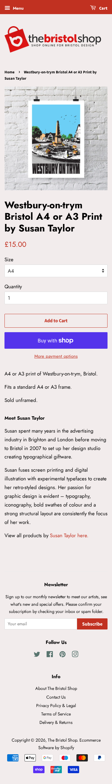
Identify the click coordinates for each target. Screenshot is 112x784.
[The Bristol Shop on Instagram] (75, 655)
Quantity (13, 286)
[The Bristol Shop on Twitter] (37, 655)
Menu (18, 8)
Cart (103, 8)
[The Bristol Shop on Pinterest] (62, 655)
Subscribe (92, 624)
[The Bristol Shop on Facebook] (49, 655)
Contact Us (56, 697)
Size (8, 259)
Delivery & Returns (56, 722)
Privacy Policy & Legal (56, 706)
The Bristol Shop (62, 740)
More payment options (56, 356)
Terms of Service (56, 714)
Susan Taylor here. (69, 535)
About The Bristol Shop (56, 688)
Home (9, 72)
